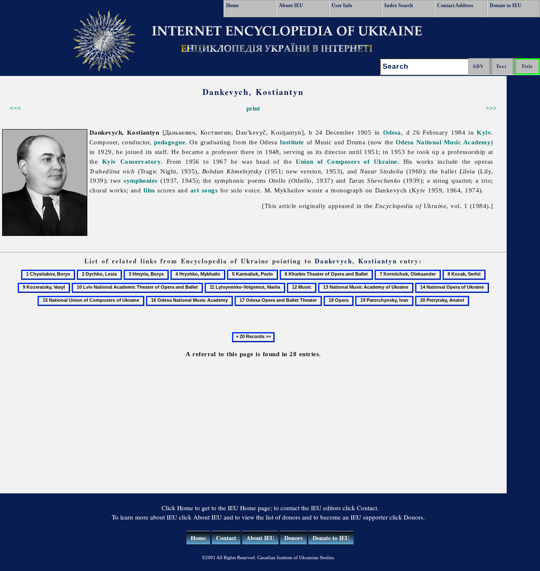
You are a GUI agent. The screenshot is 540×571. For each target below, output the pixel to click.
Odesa (392, 132)
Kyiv (484, 132)
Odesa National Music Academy (443, 142)
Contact (226, 537)
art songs (204, 190)
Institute (292, 142)
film (149, 190)
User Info (342, 5)
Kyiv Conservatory (131, 161)
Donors (293, 537)
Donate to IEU (505, 5)
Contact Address (455, 5)
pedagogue (169, 142)
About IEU (291, 5)
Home (232, 5)
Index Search (398, 5)
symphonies (141, 180)
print (253, 108)
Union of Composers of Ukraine (346, 161)
